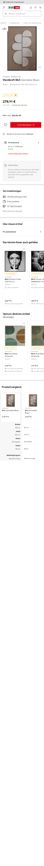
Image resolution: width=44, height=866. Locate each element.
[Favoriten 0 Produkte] (35, 7)
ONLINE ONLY (9, 95)
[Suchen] (6, 14)
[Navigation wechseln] (4, 7)
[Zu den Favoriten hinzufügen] (5, 125)
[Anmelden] (31, 7)
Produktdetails (9, 232)
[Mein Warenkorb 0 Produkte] (40, 7)
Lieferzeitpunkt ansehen (18, 154)
